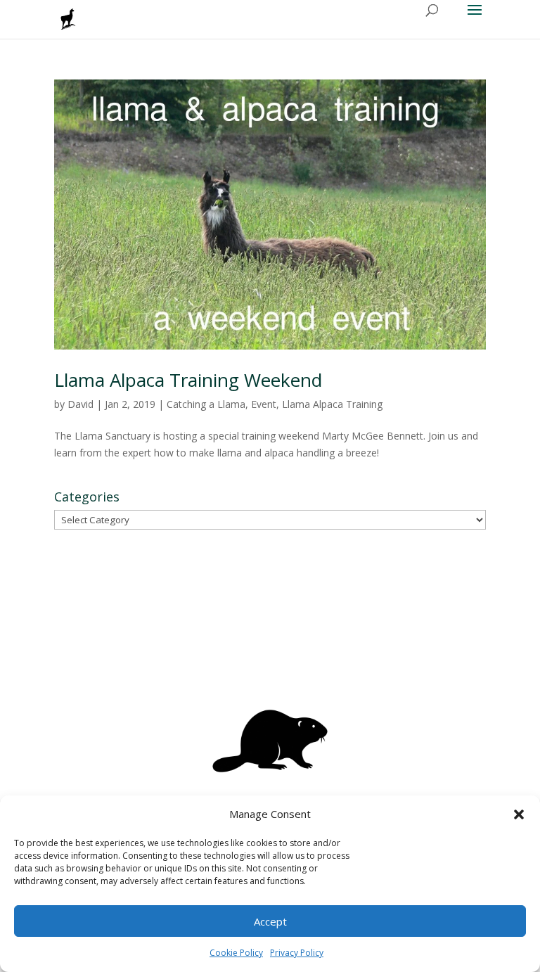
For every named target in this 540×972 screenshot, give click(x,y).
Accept (270, 921)
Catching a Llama (206, 404)
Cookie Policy (236, 953)
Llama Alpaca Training (332, 404)
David (81, 404)
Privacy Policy (296, 953)
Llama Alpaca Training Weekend (188, 379)
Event (263, 404)
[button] (519, 814)
